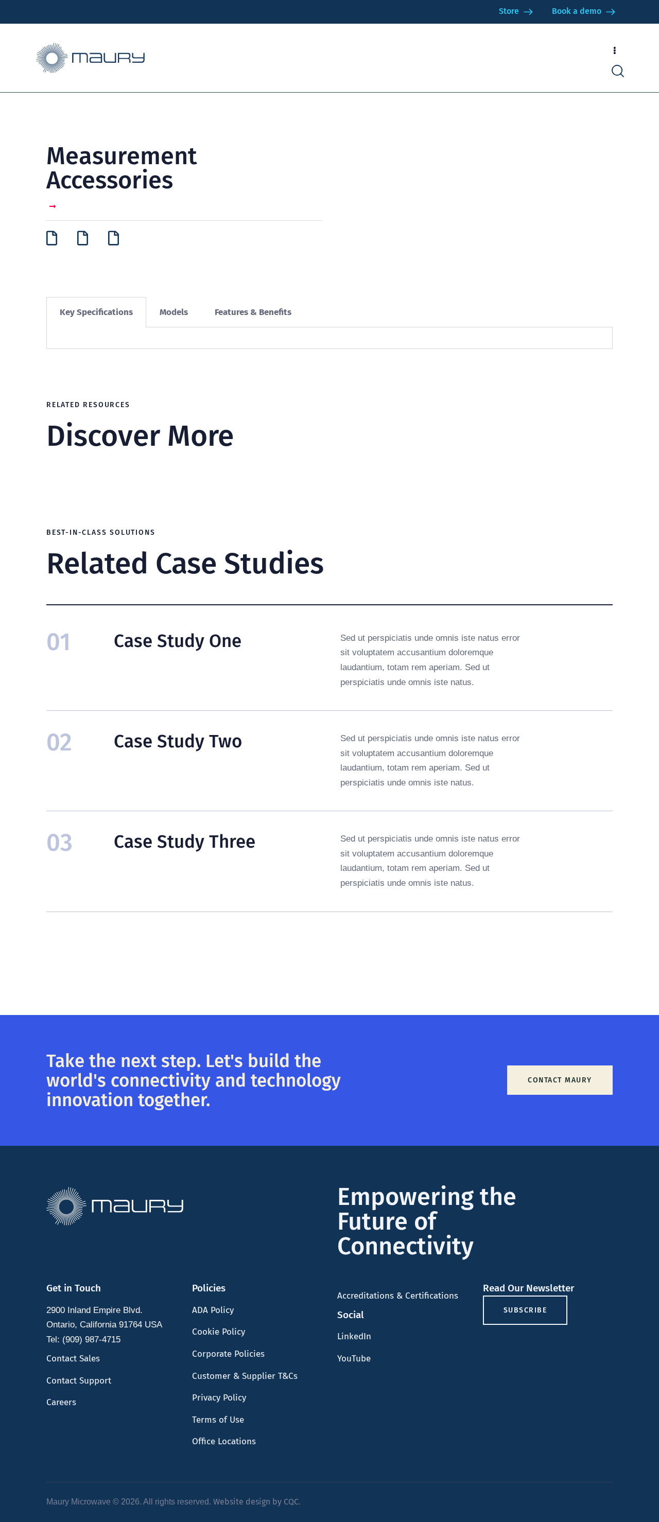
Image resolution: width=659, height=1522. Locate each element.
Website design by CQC (256, 1502)
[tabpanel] (329, 338)
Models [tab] (174, 312)
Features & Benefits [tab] (253, 312)
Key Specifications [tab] (96, 312)
